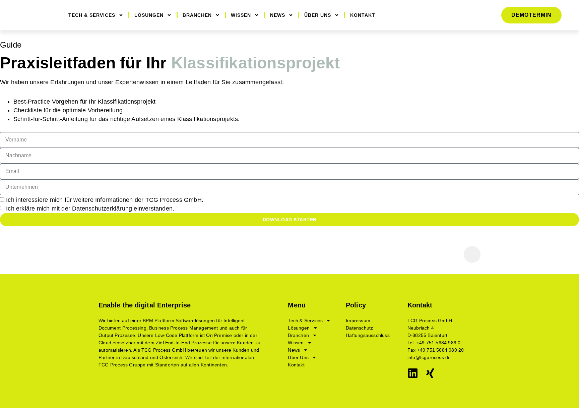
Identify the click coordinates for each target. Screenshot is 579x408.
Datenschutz (359, 328)
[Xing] (430, 373)
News (277, 15)
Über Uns (317, 15)
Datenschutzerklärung (102, 208)
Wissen (241, 15)
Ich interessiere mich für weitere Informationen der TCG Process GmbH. (104, 199)
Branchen (197, 15)
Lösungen (149, 15)
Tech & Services (91, 15)
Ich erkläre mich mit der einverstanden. (90, 208)
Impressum (358, 320)
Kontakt (362, 15)
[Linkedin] (413, 373)
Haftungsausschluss (368, 335)
